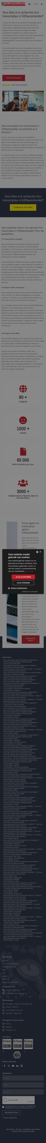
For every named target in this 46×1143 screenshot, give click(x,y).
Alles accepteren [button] (23, 577)
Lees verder (29, 571)
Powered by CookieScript (30, 591)
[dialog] (23, 571)
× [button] (40, 552)
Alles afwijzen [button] (23, 583)
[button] (17, 588)
